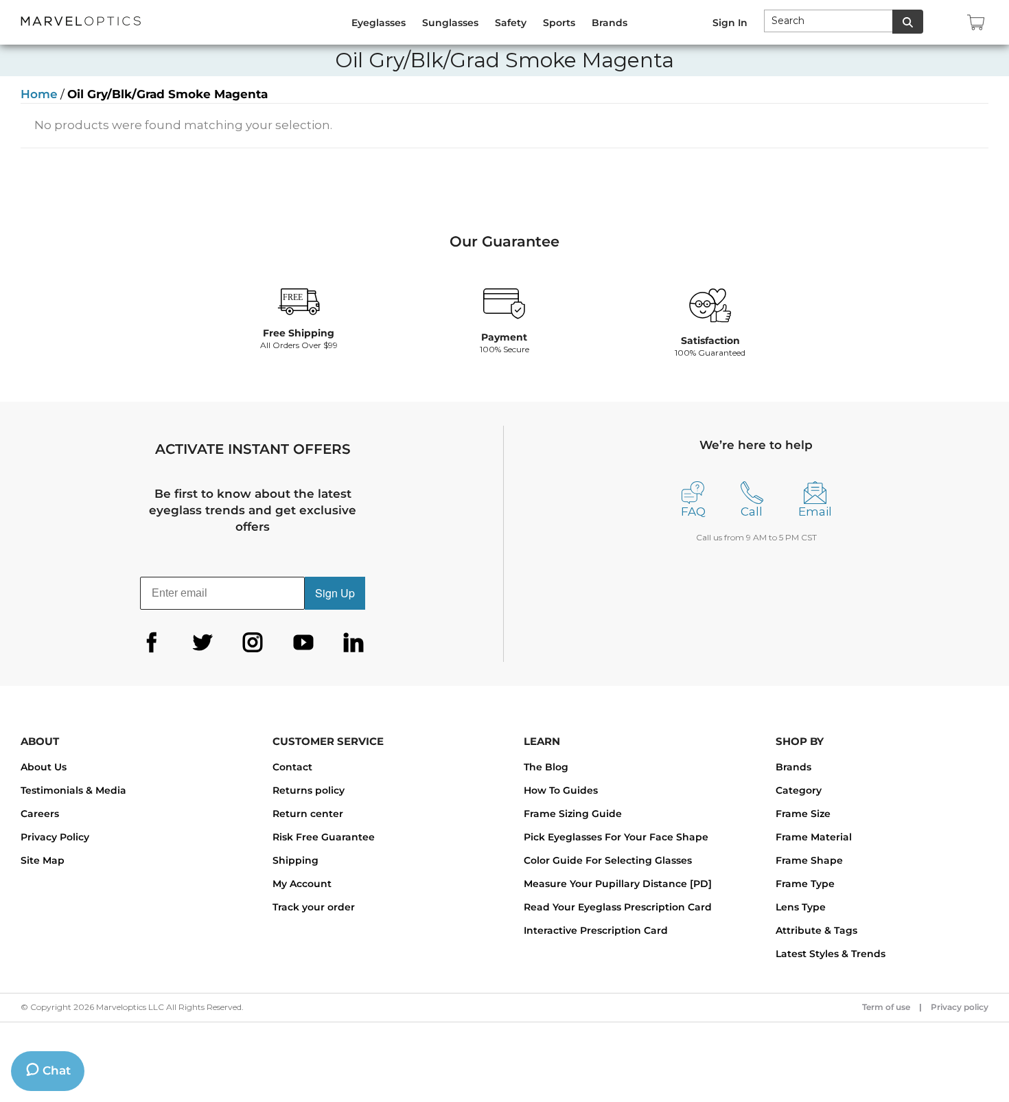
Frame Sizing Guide (573, 813)
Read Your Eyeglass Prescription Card (618, 907)
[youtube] (303, 642)
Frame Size (803, 813)
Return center (307, 813)
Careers (40, 813)
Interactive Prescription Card (596, 930)
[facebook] (151, 642)
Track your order (313, 907)
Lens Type (801, 907)
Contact (292, 767)
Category (799, 790)
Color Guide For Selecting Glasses (608, 860)
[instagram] (252, 642)
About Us (44, 767)
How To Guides (561, 790)
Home (39, 94)
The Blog (546, 767)
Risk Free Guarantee (323, 837)
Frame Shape (809, 860)
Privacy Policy (55, 837)
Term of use (886, 1007)
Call (752, 511)
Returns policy (308, 790)
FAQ (693, 511)
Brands (793, 767)
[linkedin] (353, 642)
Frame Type (805, 883)
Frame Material (814, 837)
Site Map (43, 860)
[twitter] (202, 642)
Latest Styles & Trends (830, 954)
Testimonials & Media (73, 790)
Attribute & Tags (816, 930)
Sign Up (335, 593)
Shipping (295, 860)
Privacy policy (959, 1007)
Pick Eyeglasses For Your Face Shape (616, 837)
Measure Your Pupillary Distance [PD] (618, 883)
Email (815, 511)
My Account (302, 883)
